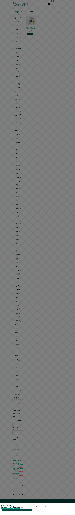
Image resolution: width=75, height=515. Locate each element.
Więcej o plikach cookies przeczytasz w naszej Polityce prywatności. (10, 508)
